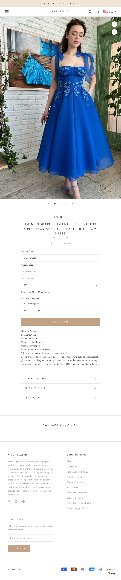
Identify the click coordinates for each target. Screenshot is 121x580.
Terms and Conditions (77, 492)
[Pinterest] (23, 501)
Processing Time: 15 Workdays (35, 292)
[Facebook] (9, 501)
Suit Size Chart (35, 388)
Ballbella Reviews (75, 497)
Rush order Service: (30, 298)
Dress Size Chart (36, 378)
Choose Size (27, 264)
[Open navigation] (7, 11)
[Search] (90, 11)
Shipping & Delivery (76, 477)
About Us (71, 461)
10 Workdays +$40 (33, 303)
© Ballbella (15, 569)
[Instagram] (16, 501)
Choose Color (27, 251)
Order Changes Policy (77, 508)
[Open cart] (97, 11)
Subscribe (19, 548)
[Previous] (48, 203)
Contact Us (72, 466)
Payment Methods (75, 482)
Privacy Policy (73, 487)
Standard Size (27, 278)
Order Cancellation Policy (79, 503)
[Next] (72, 203)
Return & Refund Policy (77, 471)
